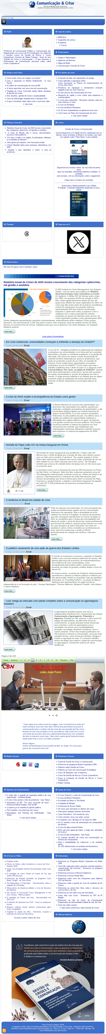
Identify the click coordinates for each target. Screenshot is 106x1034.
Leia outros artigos (80, 116)
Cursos (64, 45)
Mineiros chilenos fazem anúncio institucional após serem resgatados (29, 908)
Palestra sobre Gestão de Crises (71, 767)
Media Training (64, 783)
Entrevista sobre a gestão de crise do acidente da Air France (80, 884)
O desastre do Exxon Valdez (69, 806)
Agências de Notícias (66, 60)
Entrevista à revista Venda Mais (71, 876)
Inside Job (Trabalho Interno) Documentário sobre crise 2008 (29, 870)
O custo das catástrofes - (68, 100)
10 (56, 660)
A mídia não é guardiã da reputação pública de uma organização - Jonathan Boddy (29, 796)
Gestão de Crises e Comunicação (78, 129)
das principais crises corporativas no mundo (77, 292)
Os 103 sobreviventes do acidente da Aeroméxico (78, 846)
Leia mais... (9, 331)
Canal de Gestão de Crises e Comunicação (75, 762)
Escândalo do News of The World (71, 801)
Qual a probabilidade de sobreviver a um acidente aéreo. (80, 843)
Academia (62, 43)
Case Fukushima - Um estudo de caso (73, 814)
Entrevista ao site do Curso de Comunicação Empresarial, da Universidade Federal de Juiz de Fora (80, 901)
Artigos (56, 1025)
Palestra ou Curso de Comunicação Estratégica (77, 770)
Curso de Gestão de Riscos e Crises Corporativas (78, 775)
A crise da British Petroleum (69, 108)
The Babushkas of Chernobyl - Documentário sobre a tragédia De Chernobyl (29, 884)
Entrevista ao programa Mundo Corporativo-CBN (77, 764)
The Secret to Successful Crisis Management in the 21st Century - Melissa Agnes (29, 894)
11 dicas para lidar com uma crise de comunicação (27, 88)
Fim (72, 660)
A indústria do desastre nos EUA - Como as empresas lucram (29, 903)
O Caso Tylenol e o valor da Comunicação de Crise (78, 795)
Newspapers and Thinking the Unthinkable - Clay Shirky (29, 814)
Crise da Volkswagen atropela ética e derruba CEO (27, 99)
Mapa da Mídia (64, 63)
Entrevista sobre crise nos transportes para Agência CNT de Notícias (80, 879)
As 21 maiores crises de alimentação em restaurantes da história (80, 823)
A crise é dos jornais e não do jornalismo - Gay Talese (28, 800)
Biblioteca (62, 37)
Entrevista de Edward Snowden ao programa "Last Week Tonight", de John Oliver (29, 879)
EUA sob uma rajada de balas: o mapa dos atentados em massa (80, 831)
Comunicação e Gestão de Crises (71, 66)
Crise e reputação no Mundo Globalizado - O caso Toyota (29, 82)
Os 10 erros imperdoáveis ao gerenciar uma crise (77, 110)
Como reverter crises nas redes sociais (73, 817)
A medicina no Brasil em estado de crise (28, 500)
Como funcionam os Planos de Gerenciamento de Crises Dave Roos (80, 84)
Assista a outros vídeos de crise (27, 918)
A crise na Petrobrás (66, 105)
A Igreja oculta (12, 861)
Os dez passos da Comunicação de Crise (74, 93)
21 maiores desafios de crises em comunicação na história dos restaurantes (80, 838)
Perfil (62, 1025)
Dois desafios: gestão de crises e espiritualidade (26, 96)
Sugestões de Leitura (66, 40)
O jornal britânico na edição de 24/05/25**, (72, 370)
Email (26, 345)
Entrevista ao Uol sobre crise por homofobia (75, 893)
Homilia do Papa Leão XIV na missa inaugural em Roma (37, 444)
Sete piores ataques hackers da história (74, 811)
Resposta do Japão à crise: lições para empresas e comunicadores (80, 96)
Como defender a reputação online (71, 81)
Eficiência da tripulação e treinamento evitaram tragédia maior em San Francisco (80, 89)
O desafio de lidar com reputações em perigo (76, 78)
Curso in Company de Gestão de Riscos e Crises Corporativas (80, 779)
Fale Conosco (47, 1025)
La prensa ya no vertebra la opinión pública (24, 807)
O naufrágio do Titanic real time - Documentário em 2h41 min (29, 899)
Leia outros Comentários (53, 336)
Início (5, 660)
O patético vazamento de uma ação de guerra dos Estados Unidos (42, 548)
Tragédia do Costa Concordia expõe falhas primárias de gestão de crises (29, 92)
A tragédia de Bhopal (66, 803)
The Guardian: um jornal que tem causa (22, 810)
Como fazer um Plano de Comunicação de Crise (77, 113)
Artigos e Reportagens (67, 58)
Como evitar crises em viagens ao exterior (23, 78)
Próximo (63, 660)
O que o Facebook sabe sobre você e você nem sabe (28, 101)
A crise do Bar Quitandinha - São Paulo (73, 835)
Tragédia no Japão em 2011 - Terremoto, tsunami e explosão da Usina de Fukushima (29, 913)
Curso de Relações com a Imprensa (72, 773)
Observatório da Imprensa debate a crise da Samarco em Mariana (29, 889)
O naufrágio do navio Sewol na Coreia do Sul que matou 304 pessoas (29, 875)
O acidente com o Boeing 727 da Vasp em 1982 (77, 820)
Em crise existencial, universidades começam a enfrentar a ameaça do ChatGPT (50, 342)
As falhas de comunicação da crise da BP (23, 86)
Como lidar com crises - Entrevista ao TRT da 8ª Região (80, 896)
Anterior (14, 660)
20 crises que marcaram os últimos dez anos (76, 809)
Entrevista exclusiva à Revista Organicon (74, 873)
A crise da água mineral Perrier (70, 827)
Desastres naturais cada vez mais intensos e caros (80, 101)
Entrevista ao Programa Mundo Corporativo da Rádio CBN (80, 862)
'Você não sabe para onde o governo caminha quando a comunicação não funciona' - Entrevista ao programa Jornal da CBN (80, 868)
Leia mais (29, 104)
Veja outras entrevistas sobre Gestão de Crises (80, 908)
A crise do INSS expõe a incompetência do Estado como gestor (41, 396)
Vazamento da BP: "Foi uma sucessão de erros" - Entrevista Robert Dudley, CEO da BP (29, 804)
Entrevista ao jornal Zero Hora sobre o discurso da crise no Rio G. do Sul (80, 889)
